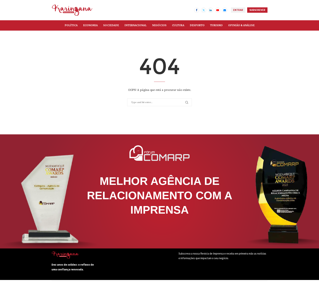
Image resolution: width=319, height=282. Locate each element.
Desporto (197, 25)
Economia (90, 25)
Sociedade (111, 25)
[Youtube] (217, 10)
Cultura (178, 25)
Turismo (216, 25)
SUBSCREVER (257, 10)
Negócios (159, 25)
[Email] (224, 10)
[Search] (190, 10)
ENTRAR (238, 10)
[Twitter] (203, 10)
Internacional (135, 25)
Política (71, 25)
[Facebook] (196, 10)
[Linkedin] (210, 10)
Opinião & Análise (241, 25)
